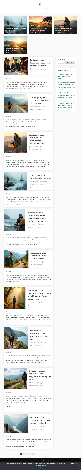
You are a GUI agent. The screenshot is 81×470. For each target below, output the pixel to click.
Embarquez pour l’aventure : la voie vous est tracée (39, 256)
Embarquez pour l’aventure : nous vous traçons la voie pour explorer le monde (66, 105)
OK (41, 467)
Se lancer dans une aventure (14, 356)
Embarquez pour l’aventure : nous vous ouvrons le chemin (40, 420)
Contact (50, 461)
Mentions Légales (42, 461)
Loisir (34, 9)
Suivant (34, 454)
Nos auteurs (31, 461)
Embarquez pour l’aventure (14, 120)
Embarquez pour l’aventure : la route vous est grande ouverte (14, 49)
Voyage (46, 9)
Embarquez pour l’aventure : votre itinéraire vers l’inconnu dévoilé (63, 29)
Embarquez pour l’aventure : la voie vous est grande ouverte (15, 29)
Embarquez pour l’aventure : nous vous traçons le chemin (40, 63)
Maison (40, 9)
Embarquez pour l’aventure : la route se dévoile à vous (40, 100)
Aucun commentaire (37, 72)
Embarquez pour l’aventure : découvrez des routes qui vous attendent (40, 29)
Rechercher (61, 59)
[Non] (79, 466)
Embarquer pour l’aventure (14, 160)
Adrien (45, 69)
